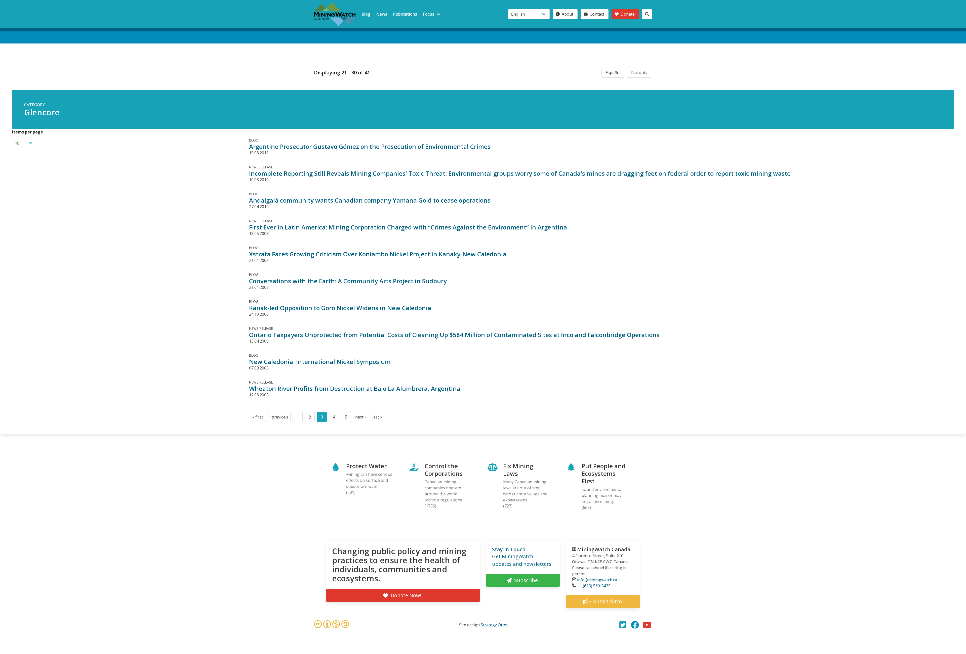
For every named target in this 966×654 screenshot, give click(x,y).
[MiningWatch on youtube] (647, 625)
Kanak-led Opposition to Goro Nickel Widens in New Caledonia (340, 308)
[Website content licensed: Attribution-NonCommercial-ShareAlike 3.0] (331, 625)
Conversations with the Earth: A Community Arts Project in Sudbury (348, 281)
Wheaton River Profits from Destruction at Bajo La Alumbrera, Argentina (354, 388)
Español (613, 72)
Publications (405, 14)
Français (639, 72)
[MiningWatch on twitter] (623, 625)
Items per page (27, 132)
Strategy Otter (494, 625)
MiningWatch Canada (603, 549)
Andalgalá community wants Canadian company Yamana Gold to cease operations (370, 200)
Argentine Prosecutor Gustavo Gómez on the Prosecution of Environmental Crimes (370, 146)
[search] (647, 14)
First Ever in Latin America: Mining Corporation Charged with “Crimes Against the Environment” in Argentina (408, 227)
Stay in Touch (509, 549)
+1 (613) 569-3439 (594, 586)
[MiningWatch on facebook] (635, 625)
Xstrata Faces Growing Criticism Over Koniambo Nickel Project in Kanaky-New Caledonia (377, 254)
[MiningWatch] (335, 14)
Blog (366, 14)
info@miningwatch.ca (597, 580)
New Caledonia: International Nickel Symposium (320, 361)
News (381, 14)
